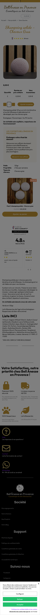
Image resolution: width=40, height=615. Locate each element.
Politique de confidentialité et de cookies (24, 609)
